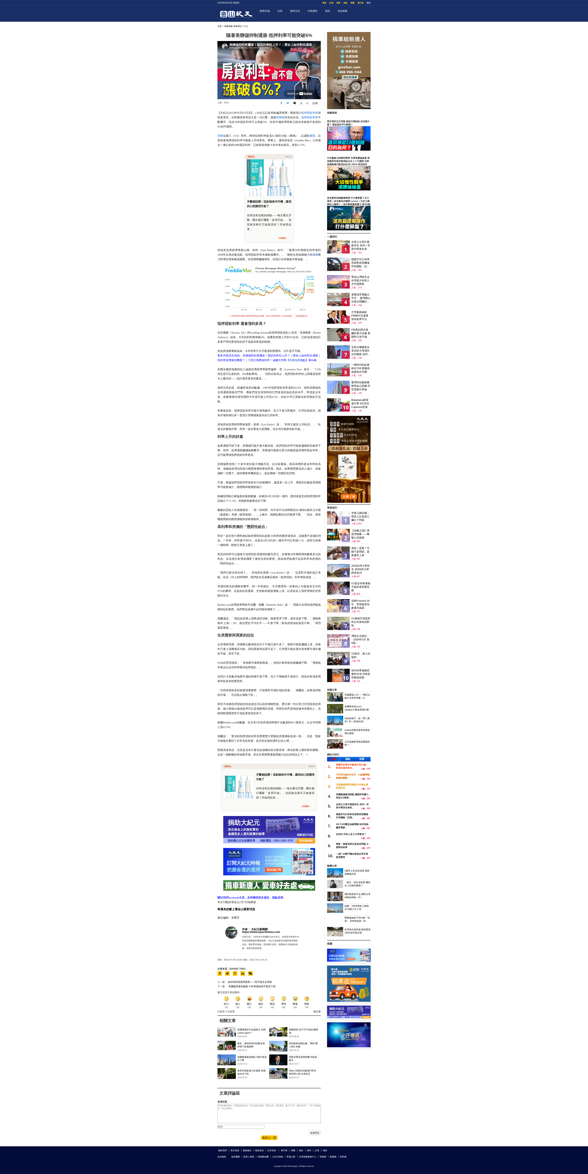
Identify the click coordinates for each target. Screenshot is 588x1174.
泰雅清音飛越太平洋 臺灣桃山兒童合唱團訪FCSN (360, 298)
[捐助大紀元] (349, 1017)
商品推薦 (342, 11)
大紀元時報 (277, 1156)
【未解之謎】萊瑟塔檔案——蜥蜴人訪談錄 (360, 534)
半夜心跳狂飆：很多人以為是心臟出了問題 (360, 516)
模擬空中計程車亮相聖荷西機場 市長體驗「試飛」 (360, 263)
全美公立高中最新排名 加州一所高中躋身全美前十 (360, 245)
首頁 (219, 26)
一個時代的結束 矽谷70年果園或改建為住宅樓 (360, 368)
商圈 (352, 3)
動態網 (333, 1156)
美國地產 (294, 360)
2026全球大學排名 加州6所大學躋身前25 (360, 569)
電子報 (361, 3)
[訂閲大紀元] (349, 961)
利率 (315, 112)
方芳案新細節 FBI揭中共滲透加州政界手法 (359, 316)
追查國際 (235, 1156)
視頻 (327, 11)
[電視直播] (349, 1046)
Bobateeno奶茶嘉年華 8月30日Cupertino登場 (360, 404)
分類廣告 (312, 11)
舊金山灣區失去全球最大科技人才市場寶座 (360, 280)
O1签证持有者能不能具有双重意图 (360, 587)
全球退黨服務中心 (307, 1156)
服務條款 (247, 1150)
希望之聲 (291, 1156)
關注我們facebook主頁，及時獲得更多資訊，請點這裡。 (251, 897)
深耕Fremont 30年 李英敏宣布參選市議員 (360, 604)
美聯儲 (280, 117)
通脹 (312, 135)
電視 (324, 3)
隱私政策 (259, 1150)
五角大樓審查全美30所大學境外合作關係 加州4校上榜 (360, 351)
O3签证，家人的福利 (360, 655)
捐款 (345, 3)
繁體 (369, 3)
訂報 (331, 3)
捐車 (338, 3)
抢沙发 (317, 1011)
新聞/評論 (265, 11)
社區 (280, 11)
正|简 (315, 103)
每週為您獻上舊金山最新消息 (236, 909)
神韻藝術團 (263, 1156)
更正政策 (235, 1150)
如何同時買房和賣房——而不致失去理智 (250, 982)
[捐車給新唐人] (349, 108)
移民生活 (295, 11)
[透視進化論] (349, 502)
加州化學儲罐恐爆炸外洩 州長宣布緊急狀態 (360, 674)
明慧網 (323, 1156)
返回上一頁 (269, 1137)
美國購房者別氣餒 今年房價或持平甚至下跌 (252, 986)
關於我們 (222, 1150)
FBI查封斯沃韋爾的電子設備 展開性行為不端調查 (360, 333)
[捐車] (349, 1001)
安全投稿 (271, 1150)
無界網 (343, 1156)
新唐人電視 (248, 1156)
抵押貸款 (306, 112)
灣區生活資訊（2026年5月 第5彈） (360, 640)
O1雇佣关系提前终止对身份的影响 (360, 622)
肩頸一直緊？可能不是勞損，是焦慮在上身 (360, 552)
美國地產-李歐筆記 (233, 26)
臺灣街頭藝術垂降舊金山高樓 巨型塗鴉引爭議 (360, 386)
